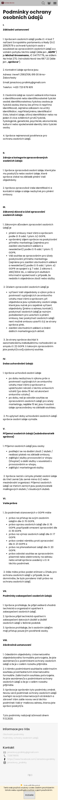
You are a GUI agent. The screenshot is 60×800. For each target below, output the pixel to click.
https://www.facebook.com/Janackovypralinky (31, 759)
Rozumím (29, 795)
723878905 (13, 755)
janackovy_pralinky (17, 762)
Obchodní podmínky (13, 734)
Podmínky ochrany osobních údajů (20, 737)
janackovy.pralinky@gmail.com (23, 752)
